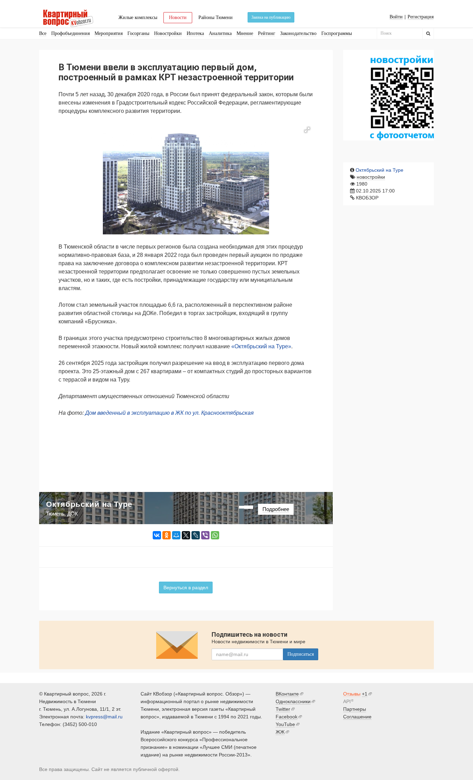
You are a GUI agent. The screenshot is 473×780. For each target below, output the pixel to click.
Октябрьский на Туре (379, 170)
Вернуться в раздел (185, 587)
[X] (186, 535)
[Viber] (205, 535)
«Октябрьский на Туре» (261, 346)
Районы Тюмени (215, 17)
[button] (307, 129)
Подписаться (300, 654)
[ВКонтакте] (157, 535)
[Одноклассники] (166, 535)
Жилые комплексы (137, 17)
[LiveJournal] (195, 535)
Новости (178, 17)
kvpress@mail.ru (104, 716)
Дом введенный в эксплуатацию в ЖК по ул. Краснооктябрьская (169, 413)
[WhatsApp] (215, 535)
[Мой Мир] (176, 535)
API (347, 701)
